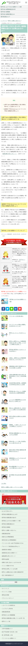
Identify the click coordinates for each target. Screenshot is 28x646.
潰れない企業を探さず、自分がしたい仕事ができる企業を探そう (17, 409)
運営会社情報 (5, 595)
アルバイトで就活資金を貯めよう (11, 546)
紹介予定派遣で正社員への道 (9, 632)
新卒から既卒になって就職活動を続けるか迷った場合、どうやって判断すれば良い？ (17, 343)
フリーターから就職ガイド (9, 638)
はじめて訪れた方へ (7, 511)
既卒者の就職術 (5, 12)
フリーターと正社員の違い (16, 316)
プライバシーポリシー (8, 598)
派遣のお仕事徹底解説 (8, 536)
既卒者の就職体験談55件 (8, 9)
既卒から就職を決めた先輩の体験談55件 (13, 572)
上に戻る (3, 483)
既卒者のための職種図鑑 (8, 615)
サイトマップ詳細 (6, 591)
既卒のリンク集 (6, 621)
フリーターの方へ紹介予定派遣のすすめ (12, 543)
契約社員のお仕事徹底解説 (9, 540)
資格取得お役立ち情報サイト (9, 552)
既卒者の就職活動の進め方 (9, 517)
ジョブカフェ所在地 (7, 608)
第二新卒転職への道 (7, 635)
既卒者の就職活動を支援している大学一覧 (13, 618)
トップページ (4, 20)
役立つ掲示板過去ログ (8, 575)
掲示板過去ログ (5, 16)
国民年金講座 (5, 559)
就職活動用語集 (6, 611)
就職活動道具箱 (6, 533)
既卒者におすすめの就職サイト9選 (11, 7)
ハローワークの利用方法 (8, 605)
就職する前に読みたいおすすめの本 (11, 562)
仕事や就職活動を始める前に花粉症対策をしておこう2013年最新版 (17, 376)
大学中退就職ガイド (7, 628)
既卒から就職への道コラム (14, 20)
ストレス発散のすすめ (8, 565)
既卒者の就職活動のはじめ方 (9, 514)
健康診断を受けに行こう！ (10, 153)
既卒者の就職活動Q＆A (8, 14)
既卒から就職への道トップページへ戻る (12, 487)
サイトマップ (5, 588)
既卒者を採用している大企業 (9, 569)
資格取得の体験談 (6, 549)
